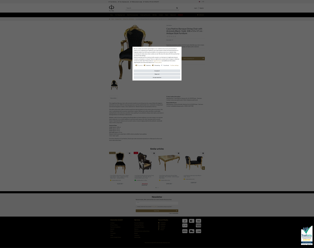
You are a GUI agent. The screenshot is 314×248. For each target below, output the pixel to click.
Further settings (174, 65)
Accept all (157, 71)
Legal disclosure (157, 60)
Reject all (157, 74)
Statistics (148, 65)
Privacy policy (157, 62)
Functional (166, 65)
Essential (140, 65)
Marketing (157, 65)
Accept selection (157, 77)
